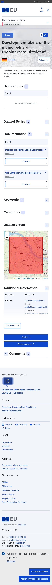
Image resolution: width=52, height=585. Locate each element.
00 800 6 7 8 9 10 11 (17, 537)
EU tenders (7, 486)
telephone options (18, 540)
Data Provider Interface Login (14, 502)
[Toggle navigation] (47, 23)
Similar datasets (24, 344)
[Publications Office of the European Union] (25, 381)
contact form (20, 543)
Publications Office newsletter (14, 469)
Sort (7, 93)
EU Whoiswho (8, 495)
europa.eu (22, 525)
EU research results (10, 490)
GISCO (45, 278)
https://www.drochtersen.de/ (36, 313)
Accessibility (7, 449)
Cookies (5, 446)
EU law (5, 482)
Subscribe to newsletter (12, 411)
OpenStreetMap (28, 278)
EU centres (25, 546)
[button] (43, 1)
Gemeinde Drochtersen (35, 301)
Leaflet (17, 278)
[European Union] (25, 519)
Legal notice (7, 442)
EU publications (9, 499)
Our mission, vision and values (15, 465)
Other (7, 428)
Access (27, 161)
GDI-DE (11, 60)
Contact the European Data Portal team (19, 407)
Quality (25, 337)
